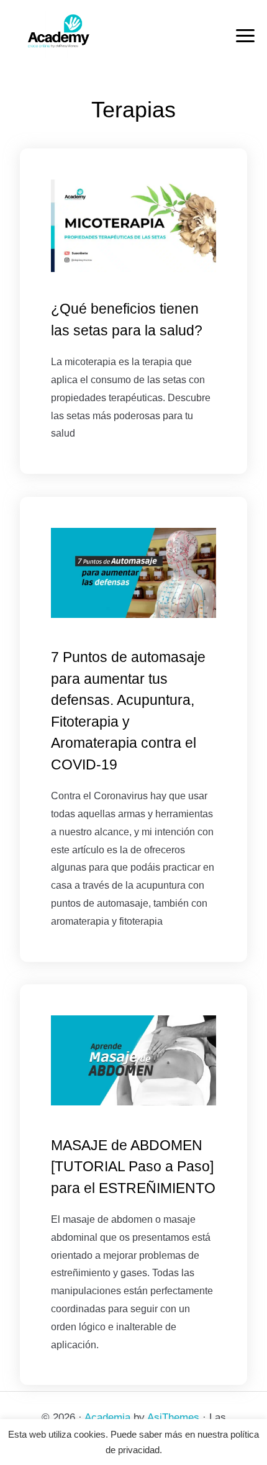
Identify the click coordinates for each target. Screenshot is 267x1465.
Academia (107, 1417)
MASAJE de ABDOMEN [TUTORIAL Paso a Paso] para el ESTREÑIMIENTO (133, 1166)
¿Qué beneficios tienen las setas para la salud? (126, 319)
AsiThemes (173, 1417)
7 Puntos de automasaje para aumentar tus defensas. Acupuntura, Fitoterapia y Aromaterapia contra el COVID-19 (128, 711)
